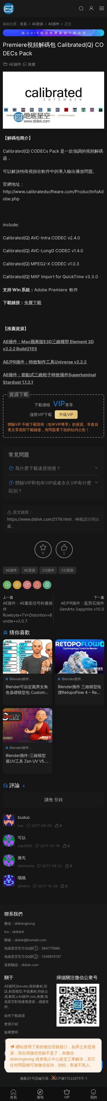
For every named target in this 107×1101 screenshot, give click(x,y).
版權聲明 (11, 1032)
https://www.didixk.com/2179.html (39, 519)
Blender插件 (19, 679)
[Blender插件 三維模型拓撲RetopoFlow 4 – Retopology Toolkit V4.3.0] (79, 656)
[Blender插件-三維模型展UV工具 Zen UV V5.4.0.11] (27, 725)
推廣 (31, 64)
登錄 (58, 799)
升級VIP (66, 414)
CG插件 (48, 570)
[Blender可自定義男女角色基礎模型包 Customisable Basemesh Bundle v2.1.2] (27, 656)
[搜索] (81, 8)
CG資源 (67, 570)
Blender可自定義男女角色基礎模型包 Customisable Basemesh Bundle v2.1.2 (27, 689)
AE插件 (15, 64)
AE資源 (29, 570)
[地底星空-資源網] (8, 8)
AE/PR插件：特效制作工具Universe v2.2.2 (45, 362)
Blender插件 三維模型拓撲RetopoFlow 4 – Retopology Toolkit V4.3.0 (79, 689)
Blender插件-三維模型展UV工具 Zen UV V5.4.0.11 (27, 758)
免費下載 (32, 302)
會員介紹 (11, 1024)
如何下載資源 (14, 1015)
